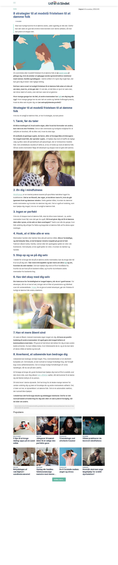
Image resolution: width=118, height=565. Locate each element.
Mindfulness (18, 195)
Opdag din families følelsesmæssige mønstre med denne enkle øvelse (45, 471)
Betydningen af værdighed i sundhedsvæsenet (21, 471)
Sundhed (85, 467)
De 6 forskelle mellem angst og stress (69, 470)
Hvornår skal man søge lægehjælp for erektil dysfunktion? (93, 471)
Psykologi (62, 436)
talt (60, 96)
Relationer (17, 436)
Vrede (34, 287)
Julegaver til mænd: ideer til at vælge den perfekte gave (45, 440)
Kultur (15, 9)
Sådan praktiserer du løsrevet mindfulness (92, 439)
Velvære (85, 436)
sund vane (63, 73)
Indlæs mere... (59, 479)
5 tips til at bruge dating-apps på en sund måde (24, 440)
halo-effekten (43, 375)
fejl (65, 263)
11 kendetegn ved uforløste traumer (67, 439)
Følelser (39, 467)
